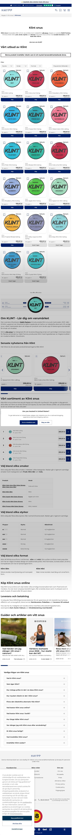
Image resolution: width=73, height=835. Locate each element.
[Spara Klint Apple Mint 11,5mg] (28, 179)
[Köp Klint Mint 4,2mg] (68, 431)
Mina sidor (36, 768)
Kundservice (11, 768)
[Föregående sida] (2, 370)
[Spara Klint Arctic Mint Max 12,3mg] (4, 252)
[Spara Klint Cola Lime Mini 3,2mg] (51, 143)
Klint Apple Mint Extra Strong (12, 497)
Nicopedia (60, 774)
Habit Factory (25, 322)
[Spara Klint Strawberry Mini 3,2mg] (51, 71)
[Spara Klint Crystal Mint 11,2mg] (28, 252)
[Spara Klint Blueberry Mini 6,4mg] (4, 179)
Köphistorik (36, 774)
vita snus (9, 332)
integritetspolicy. (16, 814)
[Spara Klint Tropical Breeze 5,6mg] (4, 215)
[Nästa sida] (69, 370)
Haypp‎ (3, 15)
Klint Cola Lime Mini (9, 487)
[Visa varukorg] (64, 10)
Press (60, 777)
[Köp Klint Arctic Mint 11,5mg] (68, 452)
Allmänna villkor (60, 781)
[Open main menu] (69, 10)
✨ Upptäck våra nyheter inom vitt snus (35, 2)
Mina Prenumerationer (35, 777)
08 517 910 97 (44, 800)
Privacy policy (60, 784)
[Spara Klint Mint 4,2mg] (4, 71)
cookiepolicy (27, 802)
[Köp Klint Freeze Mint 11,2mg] (68, 459)
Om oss (60, 768)
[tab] (4, 393)
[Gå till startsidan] (8, 10)
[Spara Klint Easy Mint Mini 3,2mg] (51, 215)
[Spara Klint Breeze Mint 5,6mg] (28, 143)
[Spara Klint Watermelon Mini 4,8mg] (51, 107)
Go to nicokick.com (28, 422)
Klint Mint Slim (7, 492)
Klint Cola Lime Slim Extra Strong (13, 485)
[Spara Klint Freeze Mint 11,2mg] (28, 107)
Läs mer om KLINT (35, 42)
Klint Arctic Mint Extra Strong (12, 501)
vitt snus (45, 33)
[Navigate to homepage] (36, 755)
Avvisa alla (17, 823)
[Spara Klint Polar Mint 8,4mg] (4, 143)
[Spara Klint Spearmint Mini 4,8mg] (51, 179)
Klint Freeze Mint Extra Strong (12, 506)
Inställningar (17, 829)
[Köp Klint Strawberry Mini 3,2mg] (68, 445)
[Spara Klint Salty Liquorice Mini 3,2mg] (28, 215)
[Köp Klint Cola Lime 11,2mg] (68, 438)
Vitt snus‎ (10, 15)
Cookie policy (60, 787)
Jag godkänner (17, 818)
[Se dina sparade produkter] (60, 10)
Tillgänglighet (60, 790)
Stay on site (45, 422)
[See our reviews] (48, 5)
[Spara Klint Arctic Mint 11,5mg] (4, 107)
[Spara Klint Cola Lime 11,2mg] (28, 71)
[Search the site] (56, 10)
